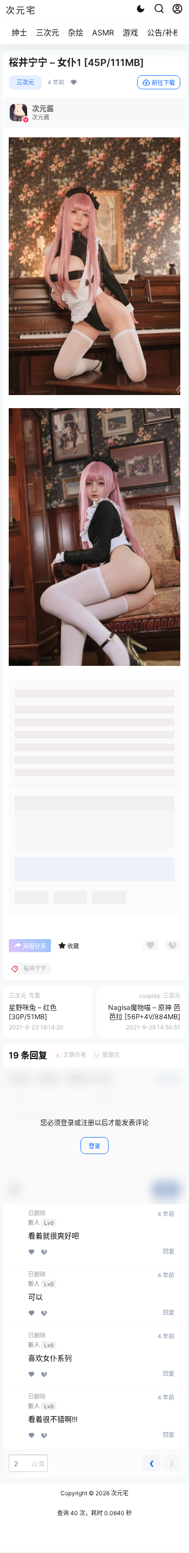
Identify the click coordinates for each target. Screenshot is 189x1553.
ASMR (103, 32)
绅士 (19, 32)
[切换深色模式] (140, 8)
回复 (168, 1251)
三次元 (47, 32)
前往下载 (163, 82)
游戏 (130, 32)
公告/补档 (164, 32)
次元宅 (119, 1493)
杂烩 (75, 32)
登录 (94, 1146)
